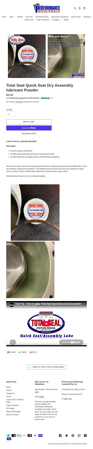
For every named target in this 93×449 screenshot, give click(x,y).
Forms (8, 396)
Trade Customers (12, 405)
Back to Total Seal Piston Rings (48, 367)
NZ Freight (10, 408)
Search (9, 390)
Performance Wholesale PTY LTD (63, 444)
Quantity (9, 110)
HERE (41, 397)
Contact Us (10, 393)
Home (8, 387)
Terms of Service (12, 415)
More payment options (29, 133)
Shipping (19, 102)
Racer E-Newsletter (13, 411)
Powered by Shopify (80, 444)
